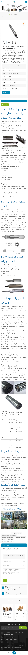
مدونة (9, 647)
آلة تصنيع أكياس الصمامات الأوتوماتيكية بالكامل (9, 535)
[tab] (5, 104)
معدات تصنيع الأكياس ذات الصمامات (7, 539)
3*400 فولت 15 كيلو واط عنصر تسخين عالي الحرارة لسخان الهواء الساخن (20, 614)
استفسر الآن (6, 92)
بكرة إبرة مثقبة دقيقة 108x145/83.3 (7, 614)
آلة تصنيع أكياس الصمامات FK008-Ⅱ (7, 541)
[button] (26, 612)
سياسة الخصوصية (17, 647)
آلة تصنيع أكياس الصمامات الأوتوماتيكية (8, 537)
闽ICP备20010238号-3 (18, 649)
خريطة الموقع (4, 647)
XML (12, 647)
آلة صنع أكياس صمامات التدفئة (20, 537)
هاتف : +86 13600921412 (8, 637)
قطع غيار (15, 14)
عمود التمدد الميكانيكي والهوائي (16, 533)
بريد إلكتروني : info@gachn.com (10, 639)
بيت (11, 14)
